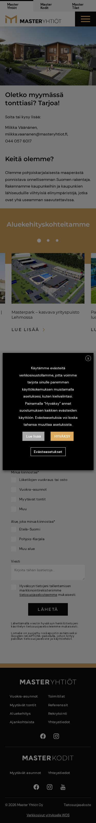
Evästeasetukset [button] (48, 451)
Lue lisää (33, 436)
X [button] (88, 358)
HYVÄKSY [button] (62, 436)
